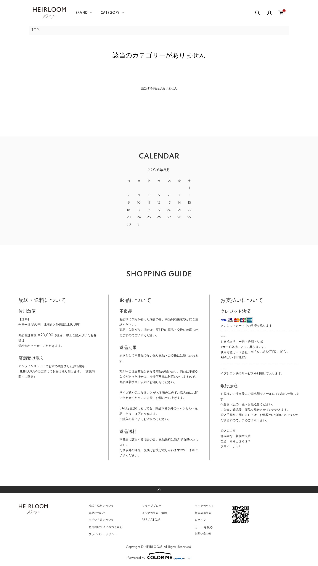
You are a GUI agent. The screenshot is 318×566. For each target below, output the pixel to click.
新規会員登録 (203, 513)
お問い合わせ (203, 533)
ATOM (155, 520)
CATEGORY (110, 13)
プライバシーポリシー (103, 534)
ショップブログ (151, 505)
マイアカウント (204, 505)
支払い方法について (101, 520)
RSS (145, 520)
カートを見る (204, 527)
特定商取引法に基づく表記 (105, 527)
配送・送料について (101, 505)
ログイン (200, 520)
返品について (97, 513)
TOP (35, 30)
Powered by (136, 558)
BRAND (81, 13)
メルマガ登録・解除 (154, 513)
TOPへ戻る (159, 489)
